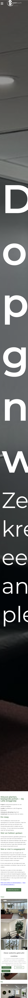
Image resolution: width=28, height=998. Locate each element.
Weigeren (6, 971)
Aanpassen (19, 967)
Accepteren (6, 967)
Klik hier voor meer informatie (14, 965)
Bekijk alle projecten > (14, 889)
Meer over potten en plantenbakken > (11, 882)
